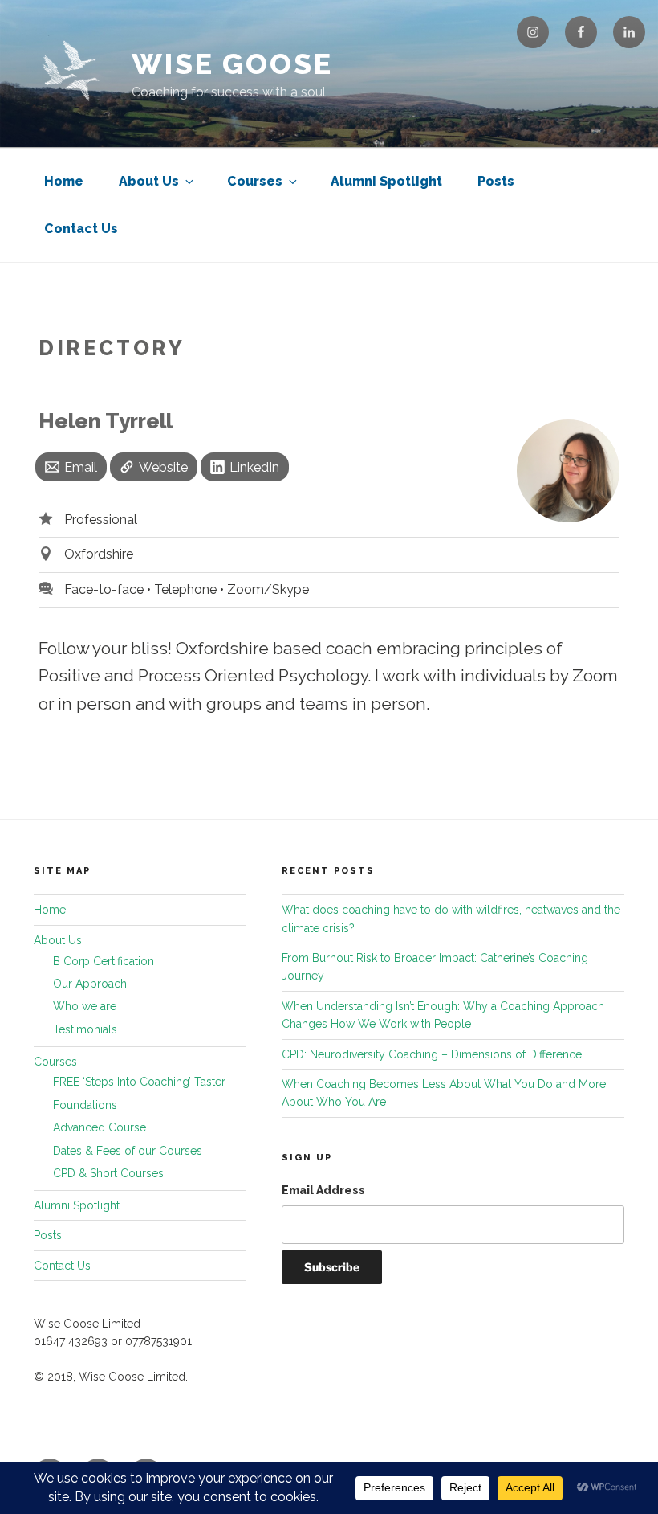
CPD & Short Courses (108, 1173)
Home (63, 181)
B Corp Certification (103, 961)
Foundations (85, 1105)
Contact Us (81, 228)
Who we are (84, 1006)
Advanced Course (99, 1127)
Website (163, 467)
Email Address (323, 1190)
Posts (495, 181)
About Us (149, 181)
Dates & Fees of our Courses (127, 1150)
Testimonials (85, 1029)
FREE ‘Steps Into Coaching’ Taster (139, 1081)
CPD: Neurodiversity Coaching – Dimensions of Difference (432, 1054)
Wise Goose (232, 63)
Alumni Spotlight (386, 181)
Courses (254, 181)
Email (80, 467)
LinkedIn (254, 467)
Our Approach (90, 983)
